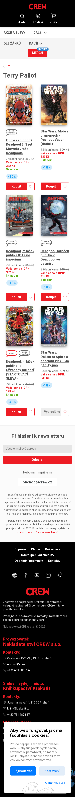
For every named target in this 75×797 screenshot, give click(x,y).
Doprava (20, 549)
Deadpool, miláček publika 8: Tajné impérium (20, 255)
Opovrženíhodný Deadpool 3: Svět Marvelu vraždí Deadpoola (19, 146)
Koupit (16, 186)
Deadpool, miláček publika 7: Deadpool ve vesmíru (55, 257)
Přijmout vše (23, 771)
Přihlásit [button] (38, 22)
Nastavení (52, 771)
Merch (39, 52)
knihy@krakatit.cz (18, 708)
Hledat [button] (22, 22)
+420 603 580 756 (18, 670)
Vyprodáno (52, 412)
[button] (40, 32)
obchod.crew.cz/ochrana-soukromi (37, 532)
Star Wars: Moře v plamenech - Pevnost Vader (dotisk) (55, 137)
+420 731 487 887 (18, 714)
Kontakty (54, 561)
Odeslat (37, 460)
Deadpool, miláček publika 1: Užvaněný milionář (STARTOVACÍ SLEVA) (20, 370)
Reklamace (53, 549)
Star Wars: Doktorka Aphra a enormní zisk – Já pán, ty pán (55, 358)
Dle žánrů (12, 43)
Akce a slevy (14, 33)
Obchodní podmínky (29, 561)
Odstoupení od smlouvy (37, 555)
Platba (35, 549)
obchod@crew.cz (37, 482)
